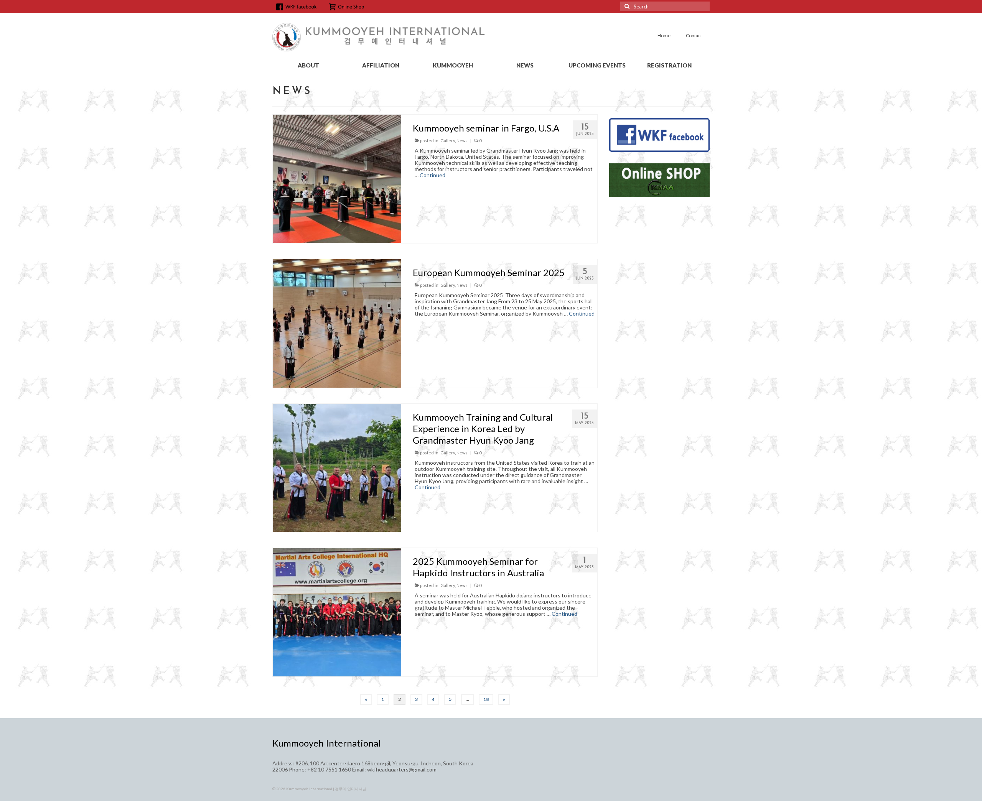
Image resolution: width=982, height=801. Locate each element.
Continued (432, 175)
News (462, 140)
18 (486, 699)
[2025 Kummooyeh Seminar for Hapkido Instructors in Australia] (337, 611)
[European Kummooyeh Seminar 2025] (337, 322)
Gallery (447, 140)
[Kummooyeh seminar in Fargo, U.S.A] (337, 178)
